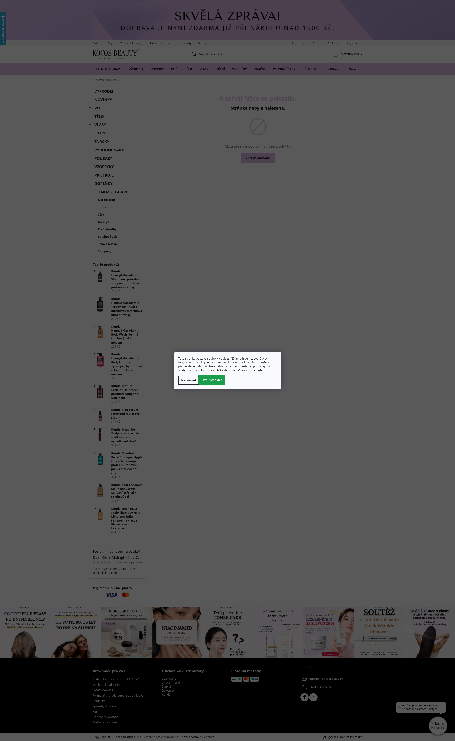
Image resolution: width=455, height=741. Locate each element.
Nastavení (188, 380)
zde (260, 370)
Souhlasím (211, 380)
